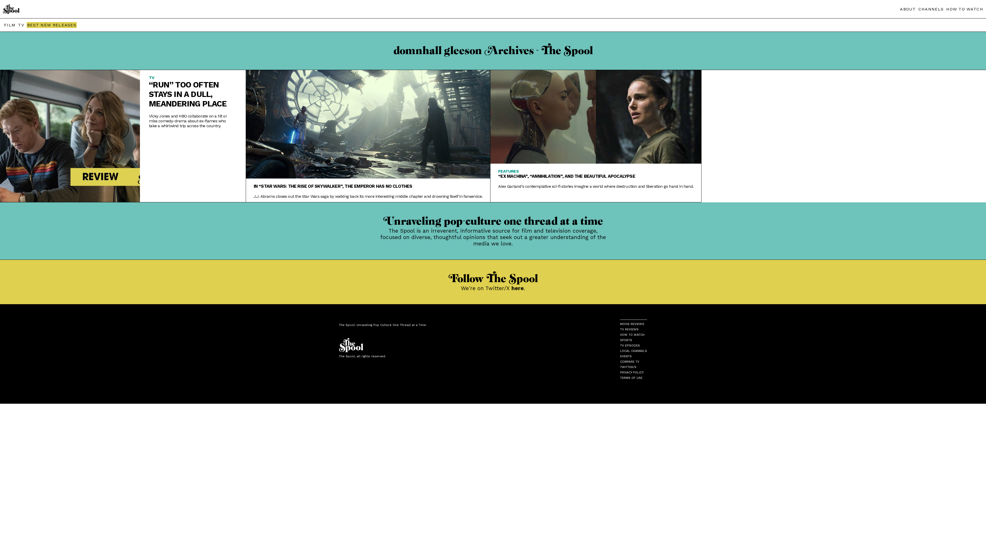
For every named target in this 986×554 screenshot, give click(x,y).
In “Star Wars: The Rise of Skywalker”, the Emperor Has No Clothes (333, 186)
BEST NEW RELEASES (51, 25)
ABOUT (908, 9)
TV (21, 25)
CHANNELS (931, 9)
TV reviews (629, 329)
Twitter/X (628, 367)
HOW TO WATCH (964, 9)
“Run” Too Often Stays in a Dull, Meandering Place (187, 94)
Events (626, 356)
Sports (626, 340)
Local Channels (633, 350)
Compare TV (629, 361)
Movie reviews (632, 323)
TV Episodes (630, 345)
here (517, 288)
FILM (9, 25)
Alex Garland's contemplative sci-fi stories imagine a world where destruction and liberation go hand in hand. (596, 186)
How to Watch (632, 334)
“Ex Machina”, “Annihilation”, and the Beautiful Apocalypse (566, 176)
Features (508, 171)
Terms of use (631, 377)
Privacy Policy (632, 372)
